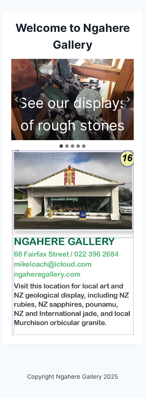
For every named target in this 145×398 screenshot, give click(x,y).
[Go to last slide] (17, 99)
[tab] (61, 146)
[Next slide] (128, 99)
